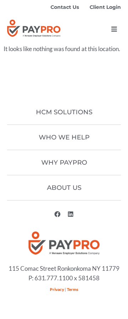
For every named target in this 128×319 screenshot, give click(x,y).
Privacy (57, 289)
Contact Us (64, 7)
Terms (72, 289)
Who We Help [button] (64, 137)
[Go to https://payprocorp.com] (33, 28)
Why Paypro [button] (64, 162)
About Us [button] (64, 188)
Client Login (105, 7)
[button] (114, 29)
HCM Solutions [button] (64, 112)
